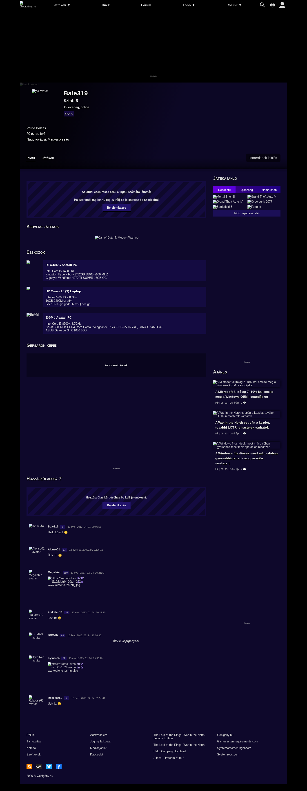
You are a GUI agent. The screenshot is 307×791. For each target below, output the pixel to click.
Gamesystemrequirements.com (237, 741)
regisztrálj (113, 199)
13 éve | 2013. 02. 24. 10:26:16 (86, 549)
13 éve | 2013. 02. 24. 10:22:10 (88, 612)
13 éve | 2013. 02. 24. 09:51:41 (88, 698)
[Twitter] (49, 766)
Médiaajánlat (98, 748)
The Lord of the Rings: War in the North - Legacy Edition (180, 736)
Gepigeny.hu (225, 735)
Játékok (62, 5)
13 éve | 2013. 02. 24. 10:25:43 (88, 572)
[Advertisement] (153, 46)
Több (189, 5)
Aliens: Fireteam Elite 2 (169, 758)
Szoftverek (34, 754)
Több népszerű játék (247, 213)
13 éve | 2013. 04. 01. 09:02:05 (84, 526)
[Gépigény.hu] (28, 6)
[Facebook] (59, 766)
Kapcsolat (96, 754)
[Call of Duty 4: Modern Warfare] (116, 237)
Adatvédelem (98, 735)
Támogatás (34, 741)
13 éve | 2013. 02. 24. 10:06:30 (84, 635)
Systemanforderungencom (234, 748)
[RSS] (29, 766)
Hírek (106, 5)
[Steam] (39, 766)
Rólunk (234, 5)
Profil (31, 158)
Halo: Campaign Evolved (170, 751)
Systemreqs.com (228, 754)
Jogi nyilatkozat (100, 741)
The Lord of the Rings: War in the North (179, 744)
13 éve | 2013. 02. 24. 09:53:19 (85, 658)
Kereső (31, 748)
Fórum (146, 5)
